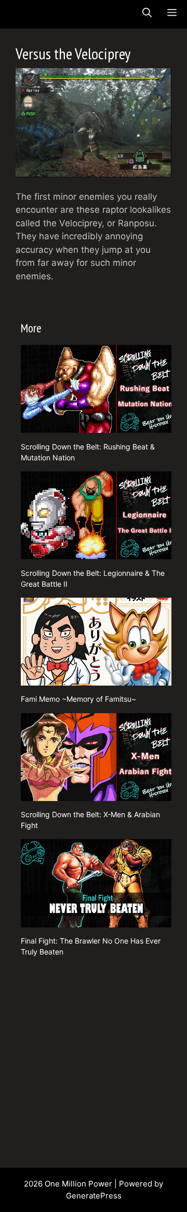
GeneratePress (94, 1196)
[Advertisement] (93, 1058)
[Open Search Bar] (147, 13)
